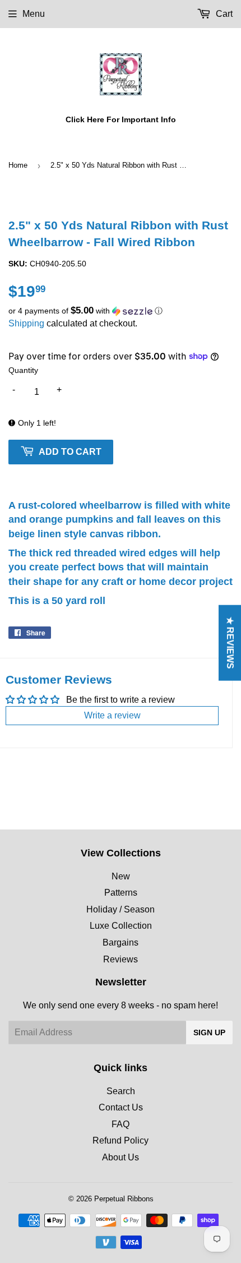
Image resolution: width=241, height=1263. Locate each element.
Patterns (120, 892)
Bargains (120, 942)
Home (17, 165)
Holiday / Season (120, 909)
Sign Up (209, 1032)
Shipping (26, 323)
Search (120, 1091)
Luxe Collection (121, 925)
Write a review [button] (112, 715)
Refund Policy (120, 1140)
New (121, 876)
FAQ (120, 1124)
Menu (33, 14)
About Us (120, 1157)
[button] (120, 311)
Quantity (23, 370)
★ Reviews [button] (230, 643)
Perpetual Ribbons (124, 1199)
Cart (223, 14)
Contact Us (121, 1107)
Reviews (120, 959)
